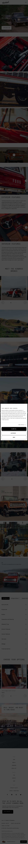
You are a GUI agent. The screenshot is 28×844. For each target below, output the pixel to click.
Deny (14, 437)
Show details (21, 424)
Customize (13, 433)
